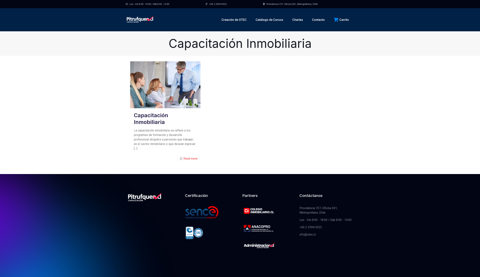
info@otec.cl (307, 234)
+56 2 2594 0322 (310, 227)
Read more (190, 158)
